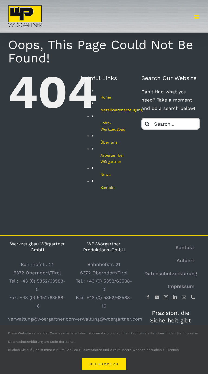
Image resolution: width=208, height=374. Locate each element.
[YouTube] (157, 297)
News (105, 174)
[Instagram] (166, 297)
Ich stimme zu (104, 364)
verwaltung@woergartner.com (42, 319)
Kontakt (107, 187)
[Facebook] (148, 297)
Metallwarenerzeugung (121, 110)
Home (105, 97)
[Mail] (184, 297)
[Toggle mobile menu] (197, 17)
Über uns (109, 142)
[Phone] (193, 297)
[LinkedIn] (175, 297)
